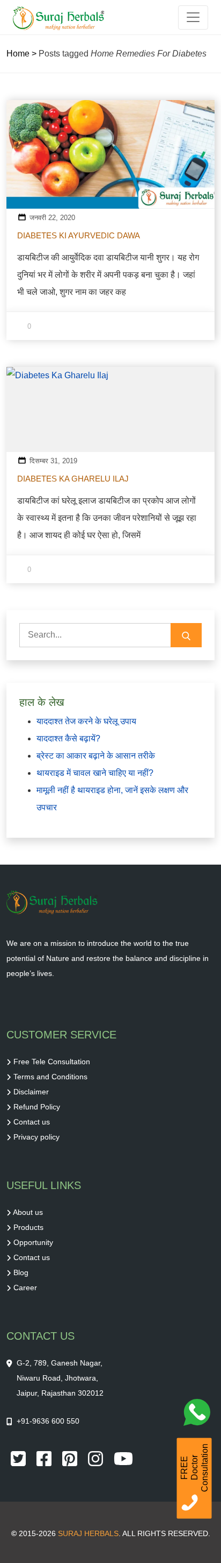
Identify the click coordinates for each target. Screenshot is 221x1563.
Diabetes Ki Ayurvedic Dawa (78, 235)
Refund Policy (36, 1106)
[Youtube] (123, 1458)
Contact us (31, 1122)
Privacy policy (36, 1137)
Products (28, 1227)
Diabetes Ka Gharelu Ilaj (73, 478)
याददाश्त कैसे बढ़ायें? (68, 738)
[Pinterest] (71, 1458)
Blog (20, 1272)
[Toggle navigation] (193, 17)
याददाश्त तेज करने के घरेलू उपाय (86, 721)
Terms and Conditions (50, 1076)
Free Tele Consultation (51, 1061)
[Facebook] (45, 1458)
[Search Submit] (186, 635)
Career (25, 1287)
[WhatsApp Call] (199, 1415)
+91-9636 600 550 (48, 1421)
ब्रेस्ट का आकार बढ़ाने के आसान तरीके (95, 755)
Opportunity (33, 1242)
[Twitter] (19, 1458)
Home (18, 53)
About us (28, 1212)
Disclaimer (31, 1091)
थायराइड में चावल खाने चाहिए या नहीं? (94, 772)
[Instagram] (96, 1458)
